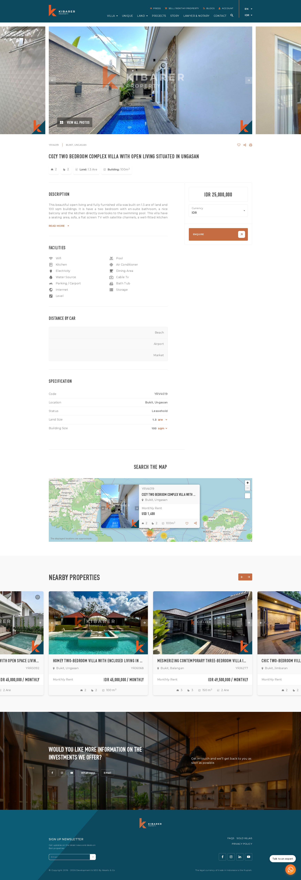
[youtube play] (248, 856)
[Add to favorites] (37, 597)
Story (174, 15)
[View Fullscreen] (247, 495)
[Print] (250, 145)
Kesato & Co (108, 870)
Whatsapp (88, 772)
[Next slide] (248, 80)
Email (107, 772)
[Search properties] (231, 15)
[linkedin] (240, 856)
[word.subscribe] (92, 857)
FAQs (230, 838)
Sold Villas (244, 838)
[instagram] (62, 772)
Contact (220, 15)
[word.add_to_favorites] (238, 145)
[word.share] (244, 145)
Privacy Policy (242, 843)
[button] (249, 536)
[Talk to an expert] (290, 869)
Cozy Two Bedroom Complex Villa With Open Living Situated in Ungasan (169, 494)
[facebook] (52, 772)
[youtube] (71, 772)
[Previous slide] (52, 80)
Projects (159, 15)
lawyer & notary (196, 15)
